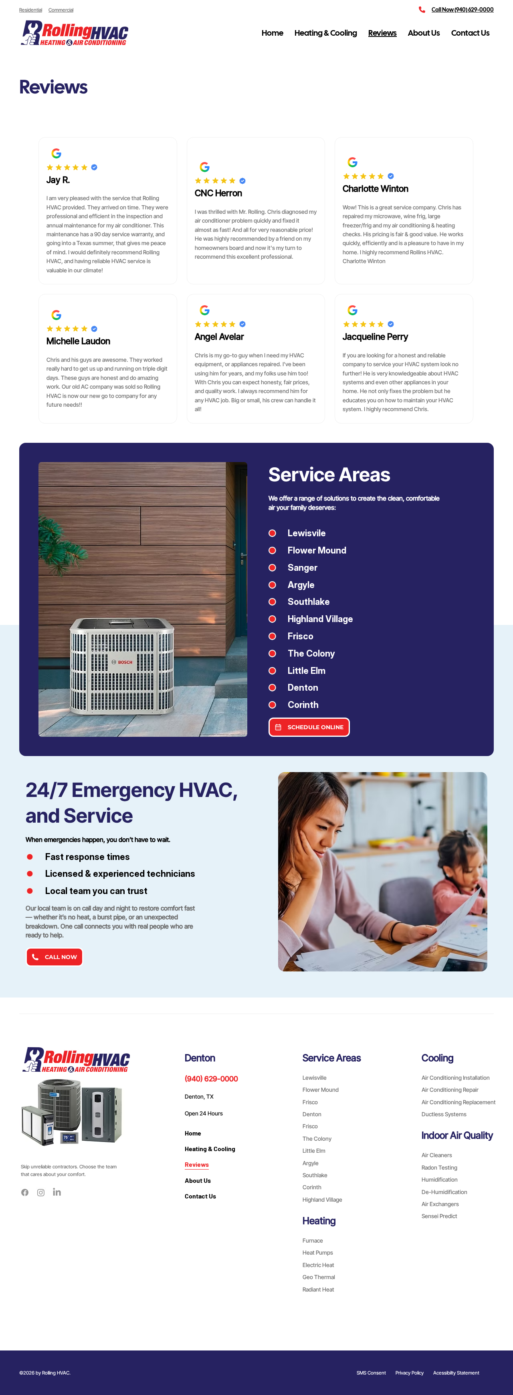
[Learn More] (56, 153)
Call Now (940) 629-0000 (463, 9)
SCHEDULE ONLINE (315, 727)
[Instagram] (41, 1192)
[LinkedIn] (57, 1192)
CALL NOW (61, 957)
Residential (30, 10)
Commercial (60, 10)
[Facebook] (25, 1192)
